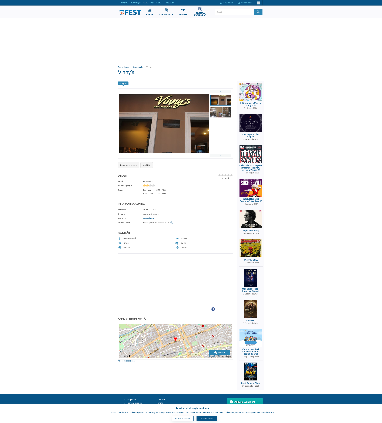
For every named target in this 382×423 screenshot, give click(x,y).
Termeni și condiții (135, 403)
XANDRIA (250, 320)
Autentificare (246, 3)
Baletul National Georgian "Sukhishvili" (251, 200)
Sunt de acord (207, 418)
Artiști (160, 403)
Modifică (146, 165)
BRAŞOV (124, 3)
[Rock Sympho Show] (250, 371)
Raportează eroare (128, 165)
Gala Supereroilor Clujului (250, 135)
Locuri (126, 67)
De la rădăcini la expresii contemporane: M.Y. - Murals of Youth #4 (250, 167)
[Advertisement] (191, 41)
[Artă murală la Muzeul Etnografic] (250, 92)
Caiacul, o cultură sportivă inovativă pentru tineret (250, 351)
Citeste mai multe (182, 418)
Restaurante (138, 67)
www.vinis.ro (148, 218)
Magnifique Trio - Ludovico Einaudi (250, 290)
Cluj (119, 67)
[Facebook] (213, 309)
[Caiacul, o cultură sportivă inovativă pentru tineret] (250, 338)
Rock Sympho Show (250, 383)
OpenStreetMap (215, 356)
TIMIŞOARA (169, 3)
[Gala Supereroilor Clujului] (250, 123)
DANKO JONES (251, 260)
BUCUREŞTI (136, 3)
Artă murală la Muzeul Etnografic (250, 104)
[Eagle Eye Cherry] (250, 219)
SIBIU (158, 3)
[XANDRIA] (250, 309)
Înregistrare (228, 3)
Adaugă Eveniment (244, 401)
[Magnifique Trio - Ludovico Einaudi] (250, 278)
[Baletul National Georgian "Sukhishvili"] (250, 188)
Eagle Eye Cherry (250, 231)
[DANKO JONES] (250, 248)
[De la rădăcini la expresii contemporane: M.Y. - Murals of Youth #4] (250, 154)
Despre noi (131, 400)
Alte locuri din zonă (126, 361)
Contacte (161, 400)
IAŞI (152, 3)
